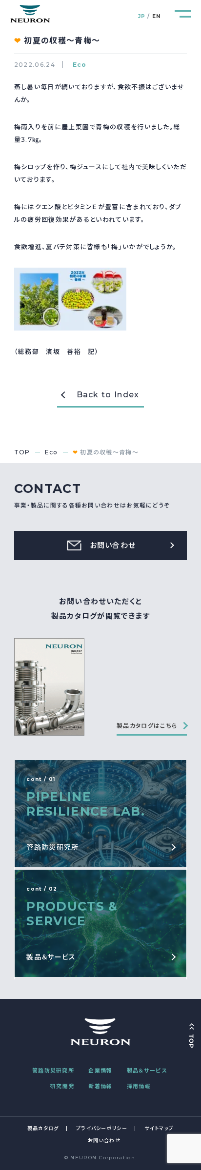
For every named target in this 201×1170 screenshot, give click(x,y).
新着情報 (100, 1086)
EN (156, 16)
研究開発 (62, 1086)
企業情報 (100, 1070)
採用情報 (139, 1086)
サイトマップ (159, 1128)
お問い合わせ (104, 1140)
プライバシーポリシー (101, 1128)
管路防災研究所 (53, 1070)
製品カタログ (43, 1128)
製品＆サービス (147, 1070)
